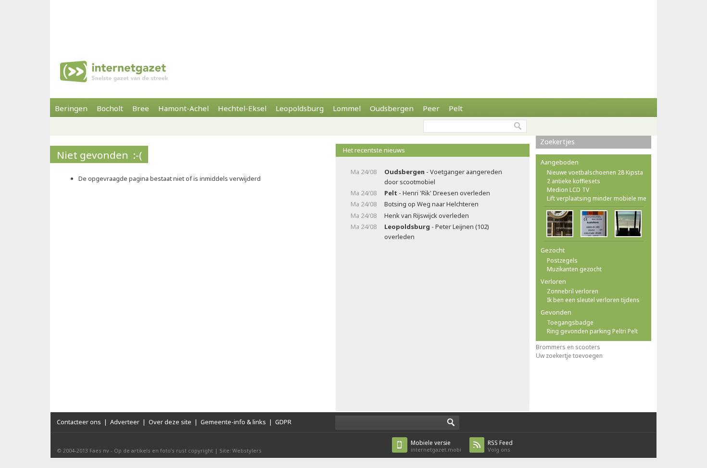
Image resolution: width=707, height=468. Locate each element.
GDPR (283, 421)
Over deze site (170, 421)
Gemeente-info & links (233, 421)
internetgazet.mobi (436, 446)
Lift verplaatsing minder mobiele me (596, 198)
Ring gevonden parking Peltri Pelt (592, 331)
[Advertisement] (353, 21)
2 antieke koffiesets (573, 181)
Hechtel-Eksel (242, 108)
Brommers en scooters (568, 347)
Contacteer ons (79, 421)
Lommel (347, 108)
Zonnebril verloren (572, 291)
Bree (140, 108)
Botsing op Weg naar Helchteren (431, 204)
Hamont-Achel (183, 108)
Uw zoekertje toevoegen (569, 356)
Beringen (71, 108)
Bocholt (110, 108)
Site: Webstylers (240, 450)
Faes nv (99, 450)
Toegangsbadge (570, 322)
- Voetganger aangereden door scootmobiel (443, 176)
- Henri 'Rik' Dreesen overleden (437, 193)
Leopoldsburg (300, 108)
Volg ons (500, 446)
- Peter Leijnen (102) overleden (436, 231)
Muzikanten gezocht (574, 269)
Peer (431, 108)
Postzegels (562, 260)
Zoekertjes (557, 141)
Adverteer (124, 421)
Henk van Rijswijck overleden (426, 215)
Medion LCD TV (568, 190)
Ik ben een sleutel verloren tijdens (593, 300)
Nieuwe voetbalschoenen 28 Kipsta (595, 172)
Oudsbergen (392, 108)
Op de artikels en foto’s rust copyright (163, 450)
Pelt (456, 108)
